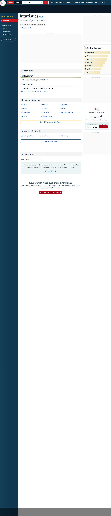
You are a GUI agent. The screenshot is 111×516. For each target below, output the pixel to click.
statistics (44, 108)
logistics (24, 108)
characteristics (46, 112)
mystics (24, 116)
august (95, 116)
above (45, 80)
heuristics (44, 105)
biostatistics (25, 112)
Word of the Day (59, 2)
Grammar (68, 2)
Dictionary (7, 16)
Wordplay (97, 2)
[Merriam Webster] (96, 109)
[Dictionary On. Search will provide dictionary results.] (14, 2)
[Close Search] (41, 2)
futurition (64, 136)
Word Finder (76, 2)
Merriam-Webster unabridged (50, 192)
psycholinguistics (67, 112)
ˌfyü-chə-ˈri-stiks (36, 21)
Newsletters (89, 2)
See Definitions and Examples (96, 120)
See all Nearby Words (50, 141)
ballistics (24, 105)
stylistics (64, 108)
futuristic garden (27, 136)
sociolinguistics (46, 116)
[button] (104, 2)
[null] (101, 116)
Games (51, 2)
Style (22, 159)
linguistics (64, 105)
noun (42, 16)
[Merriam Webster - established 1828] (3, 2)
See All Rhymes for (50, 122)
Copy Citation (51, 171)
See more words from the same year (34, 91)
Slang (83, 2)
